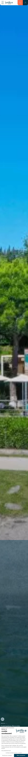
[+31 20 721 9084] (20, 2)
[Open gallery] (2, 719)
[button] (25, 2)
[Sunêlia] (9, 3)
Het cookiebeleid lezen (6, 750)
